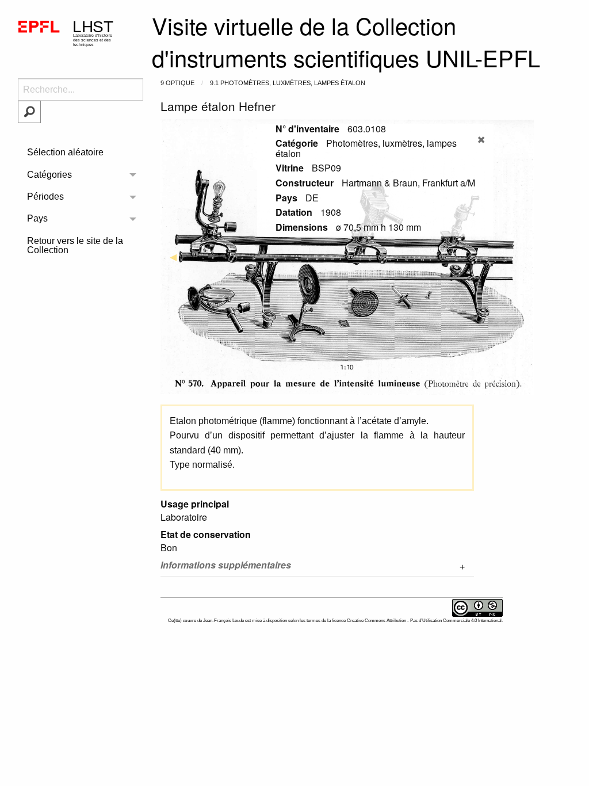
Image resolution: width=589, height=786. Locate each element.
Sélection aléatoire (65, 152)
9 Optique (177, 82)
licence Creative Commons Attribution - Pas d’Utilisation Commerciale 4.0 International (417, 620)
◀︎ (178, 257)
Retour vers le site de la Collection (75, 245)
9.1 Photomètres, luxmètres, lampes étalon (287, 82)
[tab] (317, 568)
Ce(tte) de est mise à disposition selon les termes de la (250, 620)
